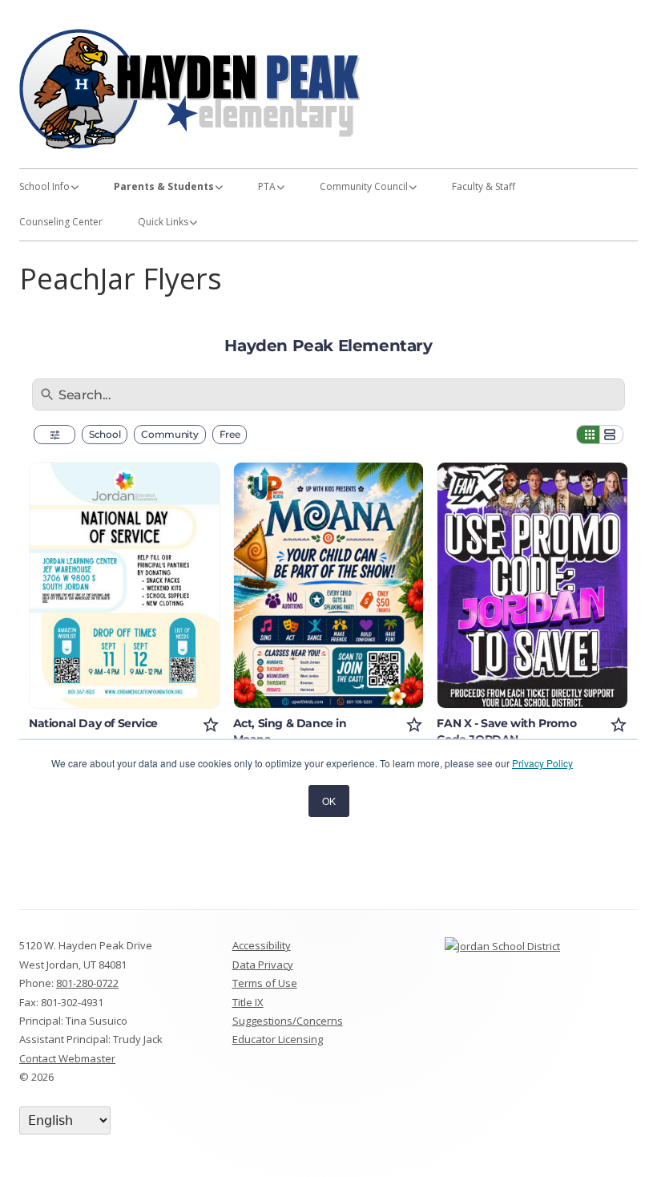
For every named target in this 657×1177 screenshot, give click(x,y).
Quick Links (163, 222)
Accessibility (261, 945)
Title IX (248, 1002)
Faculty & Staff (483, 186)
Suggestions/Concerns (287, 1020)
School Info (44, 186)
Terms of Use (264, 983)
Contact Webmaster (67, 1058)
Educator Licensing (277, 1039)
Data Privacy (262, 964)
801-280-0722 (87, 983)
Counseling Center (61, 222)
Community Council (364, 186)
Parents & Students (164, 186)
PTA (267, 186)
